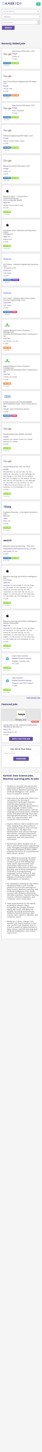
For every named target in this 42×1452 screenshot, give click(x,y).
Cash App (6, 338)
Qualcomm (7, 270)
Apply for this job (21, 739)
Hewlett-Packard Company (21, 658)
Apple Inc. (6, 202)
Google (14, 54)
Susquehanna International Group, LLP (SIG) (19, 549)
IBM (4, 406)
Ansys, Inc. (7, 729)
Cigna (5, 518)
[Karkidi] (11, 3)
